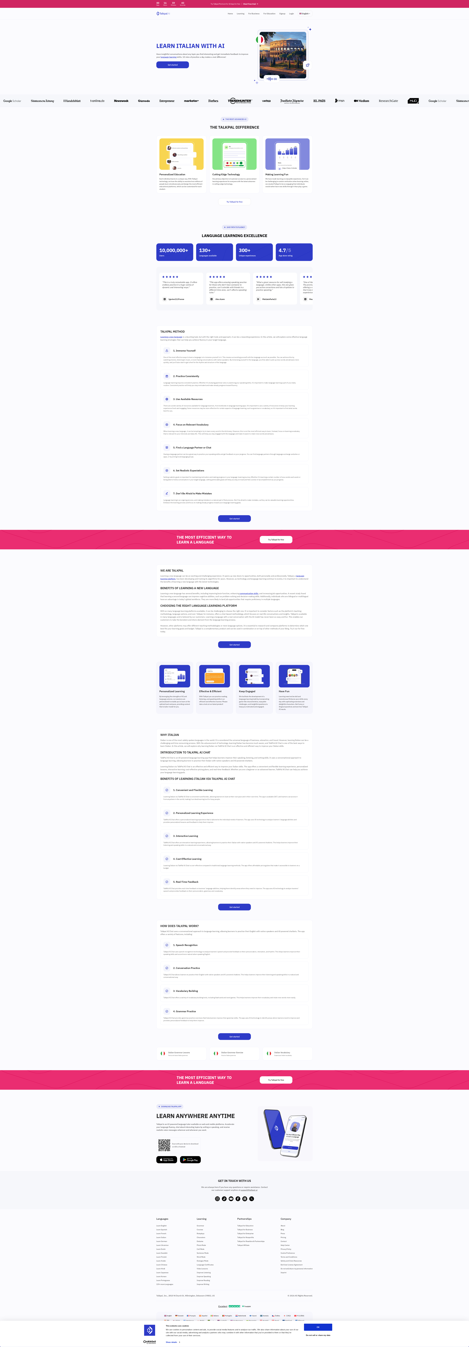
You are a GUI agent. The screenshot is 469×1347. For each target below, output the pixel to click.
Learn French (161, 1233)
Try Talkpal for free (235, 202)
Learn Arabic (161, 1261)
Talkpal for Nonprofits (245, 1237)
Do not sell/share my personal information (297, 1269)
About (283, 1226)
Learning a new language (171, 337)
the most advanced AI (235, 119)
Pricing (283, 1237)
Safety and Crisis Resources (291, 1261)
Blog (282, 1229)
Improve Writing (203, 1284)
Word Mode (201, 1257)
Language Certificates (205, 1265)
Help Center (285, 1245)
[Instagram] (217, 1198)
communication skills (249, 593)
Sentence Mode (202, 1253)
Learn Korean (161, 1276)
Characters (201, 1237)
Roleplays (200, 1233)
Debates (200, 1241)
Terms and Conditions (289, 1257)
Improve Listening (204, 1272)
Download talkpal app (171, 1106)
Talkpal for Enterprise (245, 1233)
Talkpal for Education (245, 1226)
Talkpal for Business (245, 1229)
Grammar (200, 1226)
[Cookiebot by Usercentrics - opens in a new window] (149, 1342)
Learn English (161, 1226)
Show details (171, 1342)
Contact (284, 1241)
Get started (172, 65)
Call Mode (200, 1249)
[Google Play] (190, 1159)
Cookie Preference (288, 1253)
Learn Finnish (161, 1257)
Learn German (161, 1241)
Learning (240, 13)
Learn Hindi (160, 1269)
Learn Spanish (161, 1229)
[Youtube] (231, 1198)
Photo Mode (201, 1245)
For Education (269, 13)
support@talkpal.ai (249, 1190)
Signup (282, 13)
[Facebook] (237, 1198)
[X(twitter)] (251, 1198)
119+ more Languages (164, 1284)
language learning (168, 57)
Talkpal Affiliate (243, 1245)
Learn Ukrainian (162, 1245)
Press (283, 1233)
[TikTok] (224, 1198)
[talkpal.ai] (163, 14)
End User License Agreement (292, 1265)
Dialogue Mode (202, 1261)
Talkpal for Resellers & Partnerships (251, 1241)
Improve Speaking (204, 1276)
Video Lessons (202, 1269)
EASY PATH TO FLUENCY (236, 227)
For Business (254, 13)
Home (230, 13)
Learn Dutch (160, 1249)
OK (318, 1327)
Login (291, 13)
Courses (200, 1229)
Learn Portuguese (163, 1280)
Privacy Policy (286, 1249)
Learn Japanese (162, 1272)
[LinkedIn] (244, 1198)
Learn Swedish (161, 1253)
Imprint (283, 1272)
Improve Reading (203, 1280)
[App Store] (166, 1159)
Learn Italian (161, 1237)
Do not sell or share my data (318, 1335)
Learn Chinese (161, 1265)
